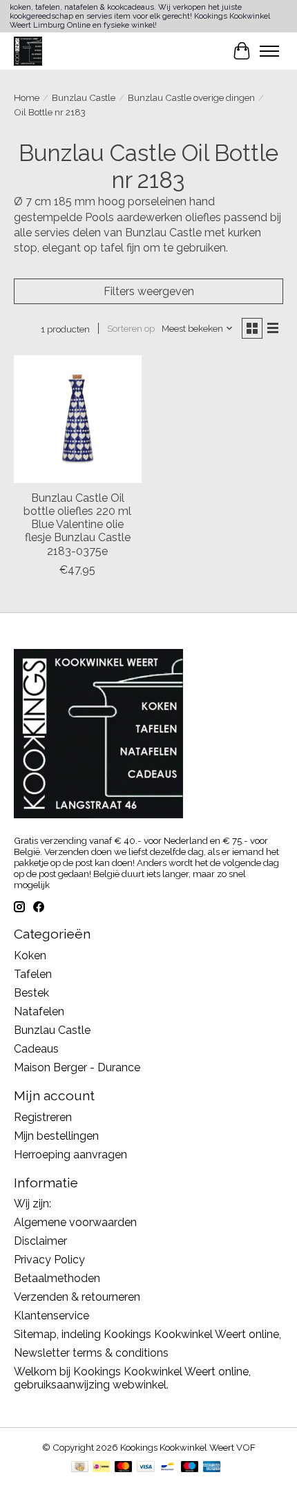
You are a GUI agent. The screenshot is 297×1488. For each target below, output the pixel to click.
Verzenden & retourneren (77, 1296)
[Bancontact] (167, 1467)
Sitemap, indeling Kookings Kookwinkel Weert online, (147, 1334)
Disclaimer (40, 1240)
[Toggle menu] (269, 51)
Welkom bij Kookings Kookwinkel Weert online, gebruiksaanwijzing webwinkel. (132, 1378)
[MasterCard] (124, 1467)
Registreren (43, 1117)
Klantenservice (51, 1315)
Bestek (31, 992)
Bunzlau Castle (83, 97)
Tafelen (33, 974)
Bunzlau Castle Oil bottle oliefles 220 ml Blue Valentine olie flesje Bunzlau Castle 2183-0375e (77, 524)
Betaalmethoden (57, 1278)
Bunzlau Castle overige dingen (191, 97)
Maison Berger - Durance (77, 1067)
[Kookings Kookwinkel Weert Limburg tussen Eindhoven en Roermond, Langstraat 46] (28, 51)
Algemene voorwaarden (75, 1222)
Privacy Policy (49, 1259)
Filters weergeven (149, 291)
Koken (30, 955)
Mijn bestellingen (56, 1135)
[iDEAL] (101, 1467)
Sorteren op (131, 328)
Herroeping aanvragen (70, 1154)
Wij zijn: (32, 1203)
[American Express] (212, 1467)
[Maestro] (190, 1467)
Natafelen (39, 1011)
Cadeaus (36, 1048)
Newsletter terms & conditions (91, 1352)
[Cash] (79, 1467)
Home (26, 97)
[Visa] (146, 1467)
